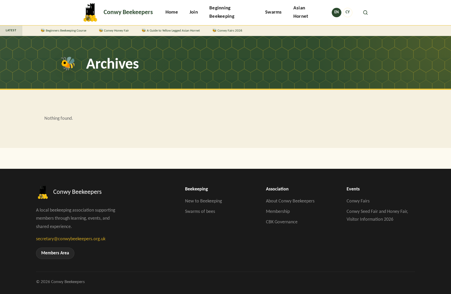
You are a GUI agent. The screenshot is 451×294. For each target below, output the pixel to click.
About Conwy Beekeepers (290, 201)
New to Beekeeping (203, 201)
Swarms (273, 12)
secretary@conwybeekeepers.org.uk (70, 239)
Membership (278, 211)
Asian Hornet (300, 12)
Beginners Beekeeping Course (62, 30)
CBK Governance (282, 222)
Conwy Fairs (358, 201)
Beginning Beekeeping (221, 12)
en (336, 12)
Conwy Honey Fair (113, 30)
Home (171, 12)
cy (348, 12)
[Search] (365, 12)
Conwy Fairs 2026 (226, 30)
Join (193, 12)
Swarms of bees (200, 211)
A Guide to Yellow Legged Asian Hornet (169, 30)
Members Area (55, 253)
